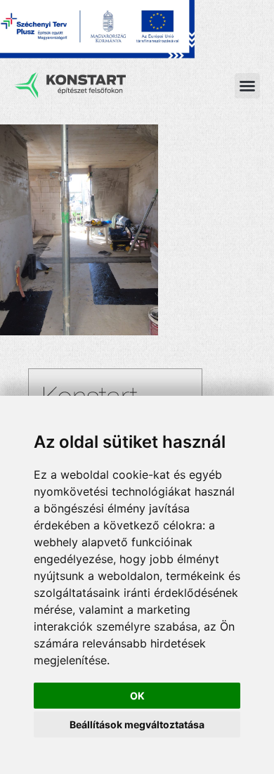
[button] (247, 85)
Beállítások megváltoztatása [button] (137, 724)
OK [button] (137, 696)
